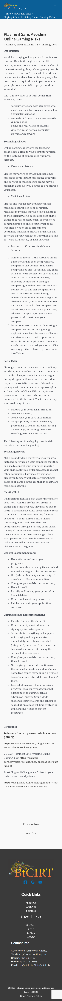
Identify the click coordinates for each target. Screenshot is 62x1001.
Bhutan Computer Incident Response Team (16, 9)
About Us (31, 902)
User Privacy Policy (31, 995)
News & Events (25, 44)
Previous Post (31, 824)
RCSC (31, 929)
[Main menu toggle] (55, 6)
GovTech (31, 925)
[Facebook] (25, 882)
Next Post (31, 832)
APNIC (31, 937)
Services (31, 910)
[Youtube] (40, 882)
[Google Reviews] (33, 882)
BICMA (31, 933)
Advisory (11, 44)
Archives (31, 906)
